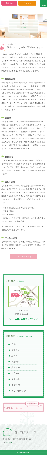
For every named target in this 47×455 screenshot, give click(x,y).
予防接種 (15, 385)
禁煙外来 (15, 373)
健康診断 (15, 379)
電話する (9, 3)
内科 (13, 344)
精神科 (14, 356)
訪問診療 (15, 367)
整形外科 (15, 350)
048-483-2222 (11, 442)
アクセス (27, 3)
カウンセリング (18, 391)
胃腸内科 (15, 362)
